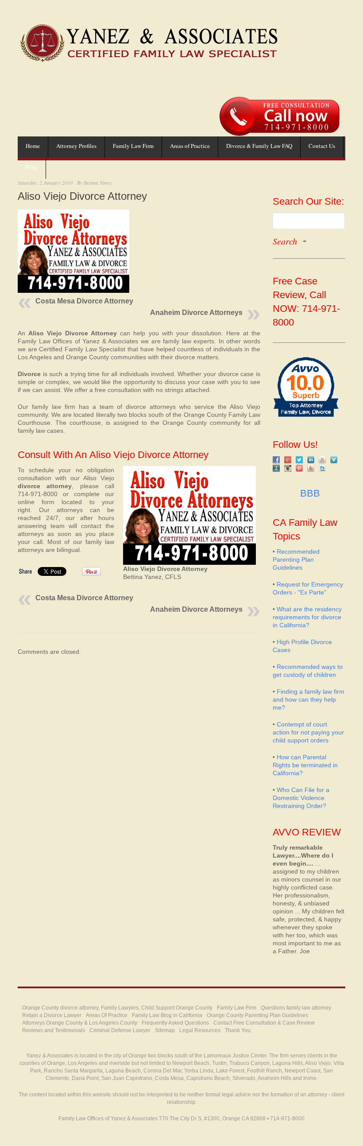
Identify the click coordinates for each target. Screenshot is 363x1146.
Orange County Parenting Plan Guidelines (257, 1015)
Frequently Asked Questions (175, 1023)
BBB (308, 493)
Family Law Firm (133, 146)
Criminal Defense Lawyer (120, 1030)
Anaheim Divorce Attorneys (196, 312)
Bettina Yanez (98, 182)
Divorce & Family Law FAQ (259, 146)
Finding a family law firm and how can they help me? (308, 699)
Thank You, (238, 1030)
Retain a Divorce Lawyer (51, 1015)
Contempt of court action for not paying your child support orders (308, 732)
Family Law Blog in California (167, 1015)
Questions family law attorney (296, 1008)
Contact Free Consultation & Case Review (264, 1023)
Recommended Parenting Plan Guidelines (296, 559)
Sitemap (165, 1030)
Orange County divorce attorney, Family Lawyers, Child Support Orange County (117, 1008)
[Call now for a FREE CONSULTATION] (279, 101)
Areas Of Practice (106, 1015)
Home (33, 146)
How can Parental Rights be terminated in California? (305, 765)
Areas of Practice (190, 146)
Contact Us (322, 146)
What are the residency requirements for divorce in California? (307, 617)
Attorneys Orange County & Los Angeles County (79, 1023)
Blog (32, 167)
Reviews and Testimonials (53, 1030)
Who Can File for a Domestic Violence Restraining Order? (301, 797)
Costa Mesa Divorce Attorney (84, 301)
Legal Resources (199, 1030)
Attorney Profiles (76, 146)
